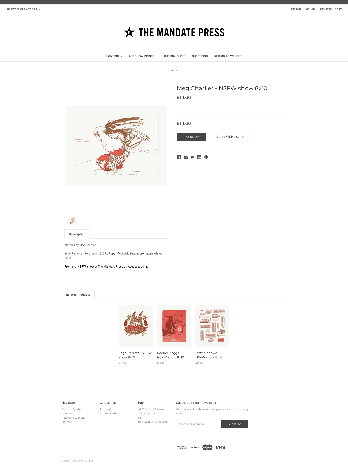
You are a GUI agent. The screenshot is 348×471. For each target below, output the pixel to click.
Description (77, 234)
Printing (113, 56)
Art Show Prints (142, 56)
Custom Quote (174, 56)
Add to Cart (135, 326)
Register (325, 9)
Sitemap (67, 422)
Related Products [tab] (78, 294)
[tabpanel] (136, 334)
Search (296, 9)
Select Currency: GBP (22, 9)
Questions (200, 56)
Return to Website (228, 56)
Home (174, 70)
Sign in (310, 9)
